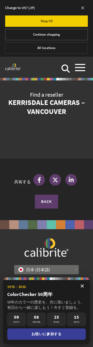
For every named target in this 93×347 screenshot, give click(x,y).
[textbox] (35, 269)
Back (46, 201)
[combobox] (46, 269)
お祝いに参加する (46, 334)
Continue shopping (46, 34)
